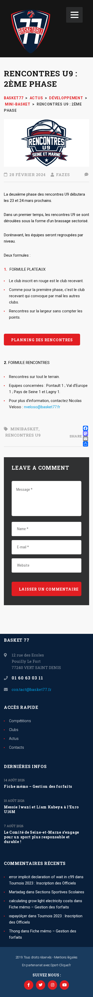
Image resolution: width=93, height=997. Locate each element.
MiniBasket (24, 428)
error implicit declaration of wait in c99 (41, 877)
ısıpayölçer (18, 916)
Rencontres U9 (23, 435)
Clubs (13, 730)
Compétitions (20, 721)
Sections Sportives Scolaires (59, 892)
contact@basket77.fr (31, 689)
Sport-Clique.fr (60, 965)
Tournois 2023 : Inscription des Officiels (42, 883)
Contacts (16, 747)
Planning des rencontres (42, 339)
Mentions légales (66, 957)
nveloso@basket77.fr (42, 407)
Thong (14, 931)
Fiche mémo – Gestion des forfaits (38, 786)
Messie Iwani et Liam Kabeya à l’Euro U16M (41, 809)
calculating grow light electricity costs (41, 901)
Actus (14, 738)
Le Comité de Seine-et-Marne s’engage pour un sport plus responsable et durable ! (41, 837)
